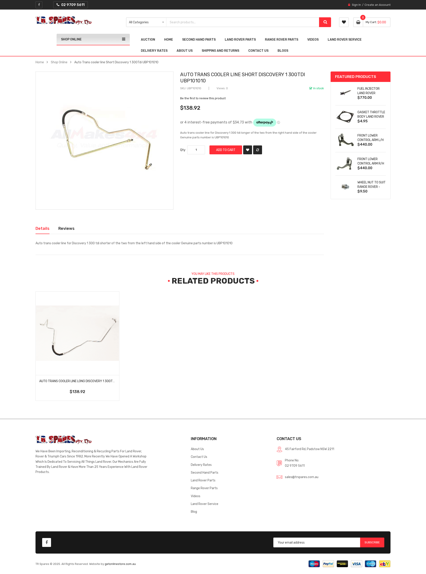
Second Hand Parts (204, 472)
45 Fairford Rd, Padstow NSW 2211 (309, 449)
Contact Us (199, 457)
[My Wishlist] (344, 22)
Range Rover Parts (204, 488)
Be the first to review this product (203, 98)
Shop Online (59, 62)
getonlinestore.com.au (120, 564)
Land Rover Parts (203, 480)
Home (40, 62)
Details (42, 228)
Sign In (356, 4)
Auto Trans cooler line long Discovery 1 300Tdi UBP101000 (86, 381)
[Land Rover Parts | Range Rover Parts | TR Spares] (64, 20)
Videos (195, 496)
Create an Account (377, 4)
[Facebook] (39, 4)
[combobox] (242, 22)
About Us (197, 449)
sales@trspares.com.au (301, 477)
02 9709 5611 (295, 465)
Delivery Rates (201, 465)
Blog (194, 511)
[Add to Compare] (257, 149)
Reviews (66, 228)
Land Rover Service (204, 504)
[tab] (42, 228)
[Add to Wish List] (247, 149)
